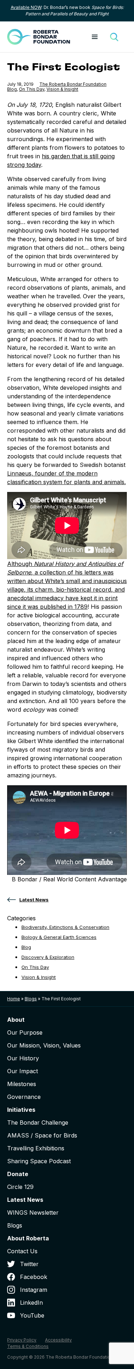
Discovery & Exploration (47, 957)
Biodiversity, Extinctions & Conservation (65, 927)
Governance (24, 1096)
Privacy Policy (21, 1340)
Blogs (31, 998)
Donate (17, 1174)
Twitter (29, 1264)
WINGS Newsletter (33, 1212)
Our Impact (22, 1071)
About (16, 1019)
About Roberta (28, 1238)
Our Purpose (25, 1032)
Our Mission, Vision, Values (44, 1045)
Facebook (33, 1276)
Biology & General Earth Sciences (58, 937)
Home (13, 998)
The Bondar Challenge (37, 1122)
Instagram (33, 1289)
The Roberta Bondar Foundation (72, 84)
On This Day (31, 89)
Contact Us (22, 1251)
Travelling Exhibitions (35, 1148)
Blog (12, 89)
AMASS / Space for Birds (42, 1135)
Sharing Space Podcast (39, 1161)
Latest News (25, 1199)
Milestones (21, 1083)
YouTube (32, 1315)
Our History (23, 1058)
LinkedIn (31, 1302)
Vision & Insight (62, 89)
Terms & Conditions (28, 1346)
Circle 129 (20, 1186)
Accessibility (58, 1340)
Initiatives (21, 1109)
